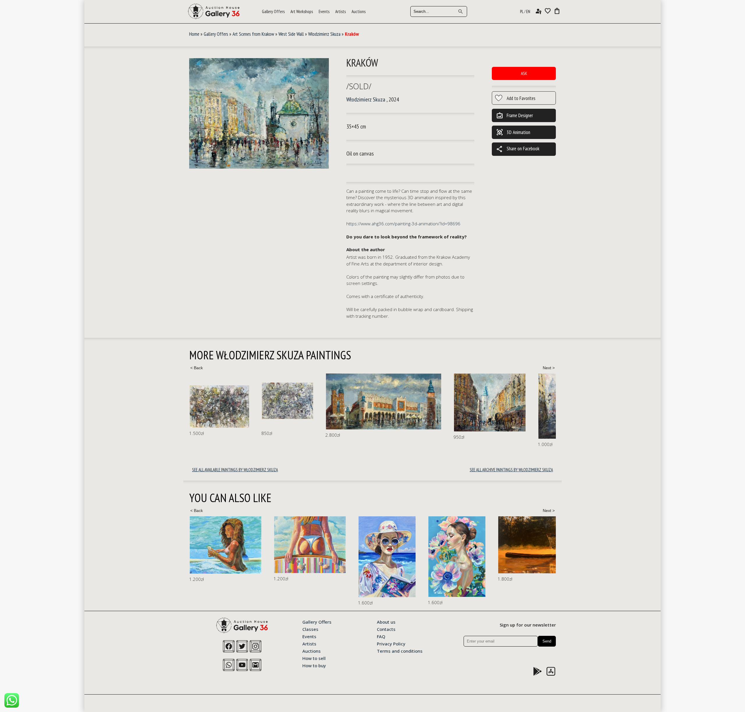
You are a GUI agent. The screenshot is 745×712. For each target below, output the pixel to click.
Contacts (386, 628)
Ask (524, 73)
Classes (310, 628)
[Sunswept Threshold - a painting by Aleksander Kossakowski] (225, 544)
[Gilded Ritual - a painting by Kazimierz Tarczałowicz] (460, 544)
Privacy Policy (391, 643)
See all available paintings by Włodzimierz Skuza (235, 469)
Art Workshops (301, 11)
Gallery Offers (273, 11)
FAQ (381, 636)
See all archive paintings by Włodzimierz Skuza (511, 469)
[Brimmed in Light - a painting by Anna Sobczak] (302, 556)
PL (522, 11)
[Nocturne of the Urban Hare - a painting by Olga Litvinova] (547, 552)
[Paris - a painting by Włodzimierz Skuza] (491, 406)
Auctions (359, 11)
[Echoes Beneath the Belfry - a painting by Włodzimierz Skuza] (417, 402)
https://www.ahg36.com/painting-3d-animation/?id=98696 (403, 223)
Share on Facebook (517, 149)
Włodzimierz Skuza (324, 34)
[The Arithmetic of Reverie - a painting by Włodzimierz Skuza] (215, 401)
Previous (196, 368)
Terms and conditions (400, 650)
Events (324, 11)
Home (194, 34)
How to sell (314, 658)
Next (548, 368)
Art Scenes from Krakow (253, 34)
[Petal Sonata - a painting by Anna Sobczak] (372, 556)
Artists (340, 11)
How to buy (314, 665)
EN (528, 11)
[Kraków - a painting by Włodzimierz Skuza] (259, 113)
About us (386, 621)
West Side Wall (291, 34)
